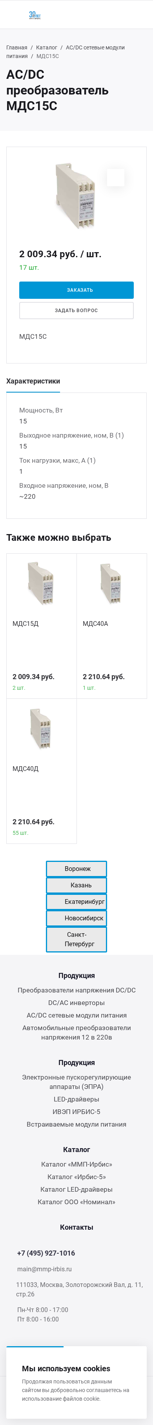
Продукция (76, 975)
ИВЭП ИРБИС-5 (76, 1112)
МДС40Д (25, 768)
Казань (81, 885)
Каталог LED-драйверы (76, 1189)
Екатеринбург (85, 901)
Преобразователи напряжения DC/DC (77, 990)
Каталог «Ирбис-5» (76, 1177)
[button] (115, 177)
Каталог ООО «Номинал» (76, 1202)
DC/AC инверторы (76, 1003)
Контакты (76, 1227)
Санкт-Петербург (80, 939)
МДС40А (95, 623)
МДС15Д (25, 623)
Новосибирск (84, 918)
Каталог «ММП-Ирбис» (76, 1164)
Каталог (46, 47)
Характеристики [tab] (33, 381)
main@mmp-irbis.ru (44, 1269)
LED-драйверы (76, 1099)
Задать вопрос (76, 310)
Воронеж (78, 868)
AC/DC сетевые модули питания (77, 1015)
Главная (16, 47)
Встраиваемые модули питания (76, 1124)
